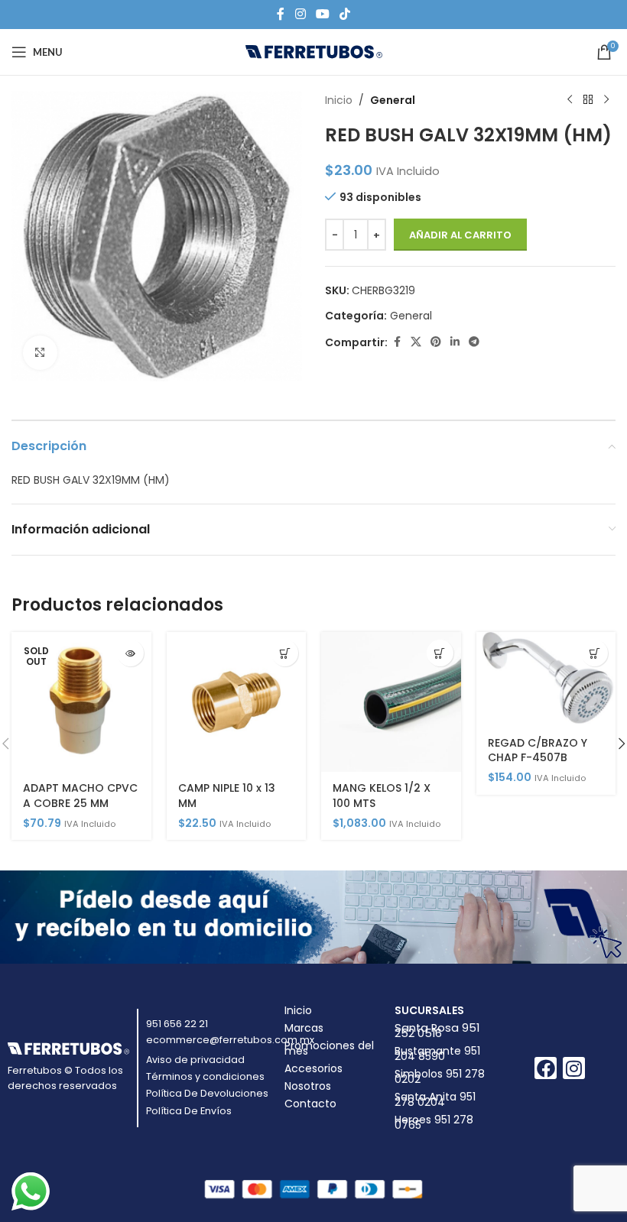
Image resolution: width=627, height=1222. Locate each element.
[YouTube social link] (322, 14)
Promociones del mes (329, 1048)
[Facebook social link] (280, 14)
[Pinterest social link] (436, 342)
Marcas (303, 1028)
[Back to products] (588, 100)
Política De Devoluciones (207, 1093)
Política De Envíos (189, 1110)
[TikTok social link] (345, 14)
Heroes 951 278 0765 (434, 1122)
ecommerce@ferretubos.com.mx (230, 1039)
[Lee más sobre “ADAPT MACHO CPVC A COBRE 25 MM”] (130, 653)
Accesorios (313, 1068)
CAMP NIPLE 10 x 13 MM (226, 795)
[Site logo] (313, 51)
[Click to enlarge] (40, 352)
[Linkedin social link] (455, 342)
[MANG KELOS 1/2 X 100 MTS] (391, 702)
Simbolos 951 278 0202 (440, 1076)
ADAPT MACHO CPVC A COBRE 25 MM (80, 795)
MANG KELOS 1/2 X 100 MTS (381, 795)
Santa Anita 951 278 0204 (435, 1099)
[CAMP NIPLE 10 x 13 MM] (237, 702)
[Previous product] (569, 100)
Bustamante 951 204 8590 (437, 1053)
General (392, 100)
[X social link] (416, 342)
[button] (284, 653)
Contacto (310, 1103)
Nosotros (307, 1086)
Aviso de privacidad (195, 1059)
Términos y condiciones (205, 1076)
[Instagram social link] (300, 14)
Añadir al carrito (460, 235)
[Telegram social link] (474, 342)
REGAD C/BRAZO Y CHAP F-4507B (537, 750)
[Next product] (606, 100)
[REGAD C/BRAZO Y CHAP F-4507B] (546, 679)
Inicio (338, 100)
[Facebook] (545, 1068)
